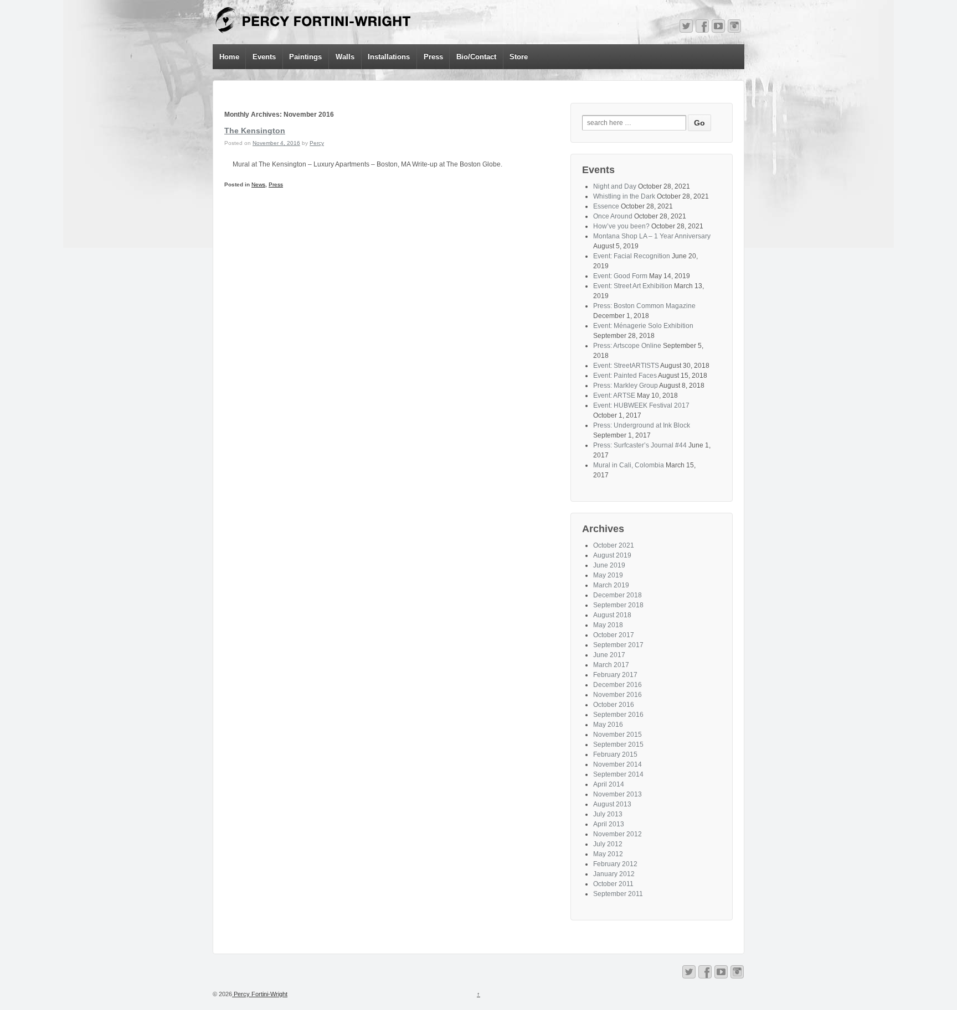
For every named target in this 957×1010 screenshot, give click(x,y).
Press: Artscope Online (627, 346)
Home (229, 57)
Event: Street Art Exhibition (632, 286)
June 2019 (609, 565)
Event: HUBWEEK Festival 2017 (641, 405)
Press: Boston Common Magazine (644, 306)
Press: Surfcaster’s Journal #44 (640, 445)
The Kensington (254, 130)
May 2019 (608, 575)
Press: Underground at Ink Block (641, 425)
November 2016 (617, 695)
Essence (606, 206)
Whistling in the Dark (624, 196)
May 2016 (608, 724)
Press (433, 57)
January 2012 (614, 874)
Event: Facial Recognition (631, 256)
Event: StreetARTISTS (626, 365)
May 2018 (608, 625)
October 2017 (613, 635)
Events (264, 57)
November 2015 (617, 734)
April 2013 (608, 824)
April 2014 (608, 784)
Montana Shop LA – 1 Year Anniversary (652, 236)
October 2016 (613, 705)
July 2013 (607, 814)
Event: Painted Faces (625, 375)
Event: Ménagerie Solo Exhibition (643, 326)
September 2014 (618, 774)
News (258, 184)
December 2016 (617, 685)
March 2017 (611, 665)
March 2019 (611, 585)
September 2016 (618, 715)
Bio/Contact (476, 57)
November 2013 (617, 794)
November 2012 (617, 834)
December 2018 (617, 595)
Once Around (612, 216)
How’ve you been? (621, 226)
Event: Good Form (620, 276)
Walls (345, 57)
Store (519, 57)
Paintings (305, 57)
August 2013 (612, 804)
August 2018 (612, 615)
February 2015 (615, 754)
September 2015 (618, 744)
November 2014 (617, 764)
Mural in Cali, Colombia (628, 465)
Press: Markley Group (625, 385)
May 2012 (608, 854)
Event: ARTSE (614, 395)
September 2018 (618, 605)
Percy (317, 143)
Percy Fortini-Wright (259, 994)
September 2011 (618, 894)
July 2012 (607, 844)
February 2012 (615, 864)
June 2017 (609, 655)
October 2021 (613, 545)
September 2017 (618, 645)
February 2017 (615, 675)
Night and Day (614, 186)
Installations (389, 57)
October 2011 (613, 884)
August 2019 (612, 555)
